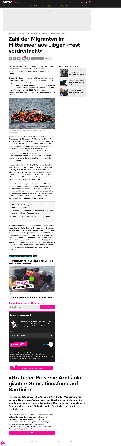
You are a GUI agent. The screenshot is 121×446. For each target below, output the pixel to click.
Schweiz (7, 6)
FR (86, 2)
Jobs (37, 442)
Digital (50, 6)
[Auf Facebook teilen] (10, 58)
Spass (44, 6)
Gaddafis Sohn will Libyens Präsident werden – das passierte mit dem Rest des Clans (32, 212)
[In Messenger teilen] (14, 58)
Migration (21, 33)
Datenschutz (62, 442)
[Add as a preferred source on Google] (37, 58)
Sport (33, 6)
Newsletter (17, 442)
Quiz (67, 6)
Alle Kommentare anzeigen (32, 368)
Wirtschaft (25, 6)
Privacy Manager (75, 442)
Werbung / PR (28, 442)
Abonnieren (47, 307)
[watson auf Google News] (48, 58)
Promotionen (81, 6)
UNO (35, 256)
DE (82, 2)
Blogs (63, 6)
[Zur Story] (47, 405)
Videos (73, 6)
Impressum (45, 442)
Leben (38, 6)
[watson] (7, 2)
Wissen (56, 6)
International (15, 6)
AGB (53, 442)
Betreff (12, 331)
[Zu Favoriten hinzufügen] (28, 58)
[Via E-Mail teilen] (19, 58)
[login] (3, 443)
